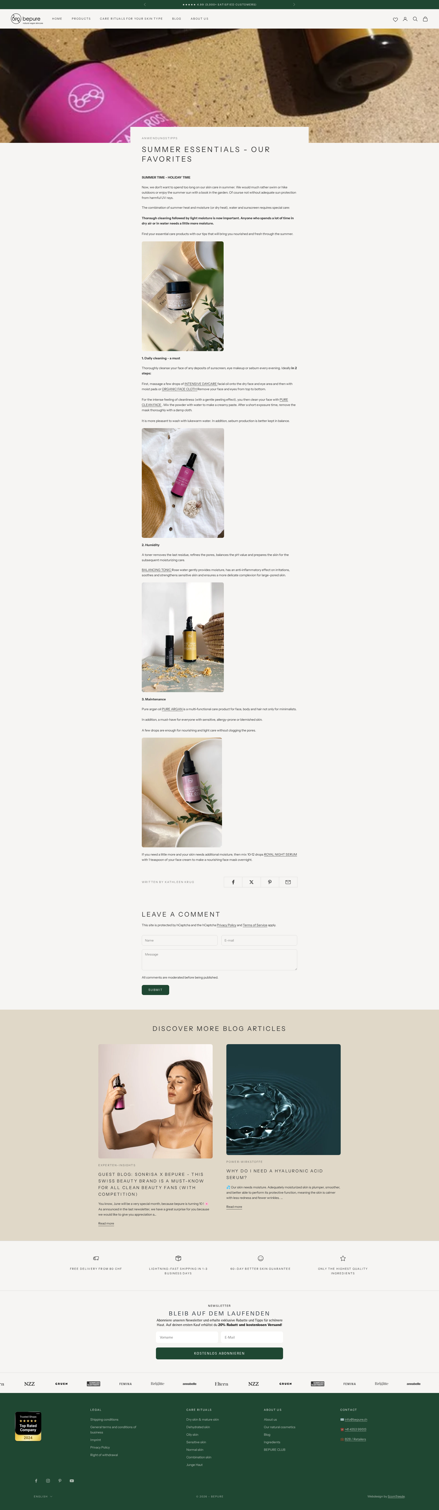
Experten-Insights (117, 1165)
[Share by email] (288, 882)
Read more (106, 1223)
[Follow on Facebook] (36, 1480)
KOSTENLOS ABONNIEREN (219, 1353)
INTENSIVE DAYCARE (201, 384)
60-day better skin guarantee (260, 1268)
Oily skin (192, 1435)
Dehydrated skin (198, 1427)
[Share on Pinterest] (270, 882)
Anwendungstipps (160, 138)
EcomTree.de (396, 1496)
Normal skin (194, 1450)
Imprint (95, 1440)
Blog (177, 18)
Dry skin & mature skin (202, 1419)
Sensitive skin (196, 1442)
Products (81, 18)
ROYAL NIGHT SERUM (280, 854)
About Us (200, 18)
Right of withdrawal (104, 1455)
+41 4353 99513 (355, 1429)
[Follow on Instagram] (48, 1480)
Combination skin (198, 1457)
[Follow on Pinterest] (60, 1480)
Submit (155, 990)
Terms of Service (255, 925)
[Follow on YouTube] (72, 1480)
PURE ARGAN (172, 709)
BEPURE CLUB (274, 1450)
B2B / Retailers (355, 1439)
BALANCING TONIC (157, 570)
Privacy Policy (226, 925)
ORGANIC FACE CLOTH (179, 389)
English (41, 1496)
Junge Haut (194, 1465)
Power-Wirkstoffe (244, 1161)
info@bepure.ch (356, 1419)
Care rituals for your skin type (131, 18)
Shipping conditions (104, 1419)
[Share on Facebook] (233, 882)
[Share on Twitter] (251, 882)
